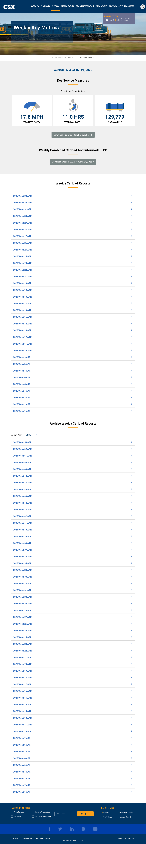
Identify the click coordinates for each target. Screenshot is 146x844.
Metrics (55, 6)
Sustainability (116, 6)
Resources (129, 6)
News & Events (67, 6)
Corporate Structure (43, 838)
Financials (45, 6)
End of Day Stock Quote (43, 816)
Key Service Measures (62, 58)
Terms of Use (27, 838)
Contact (106, 812)
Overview (35, 6)
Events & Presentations (42, 812)
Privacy (15, 838)
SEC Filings (17, 816)
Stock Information (85, 6)
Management (101, 6)
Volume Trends (87, 58)
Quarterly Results (126, 812)
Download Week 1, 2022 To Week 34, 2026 (72, 161)
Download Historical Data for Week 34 (72, 135)
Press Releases (19, 812)
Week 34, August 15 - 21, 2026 (73, 70)
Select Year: (17, 435)
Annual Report (125, 817)
